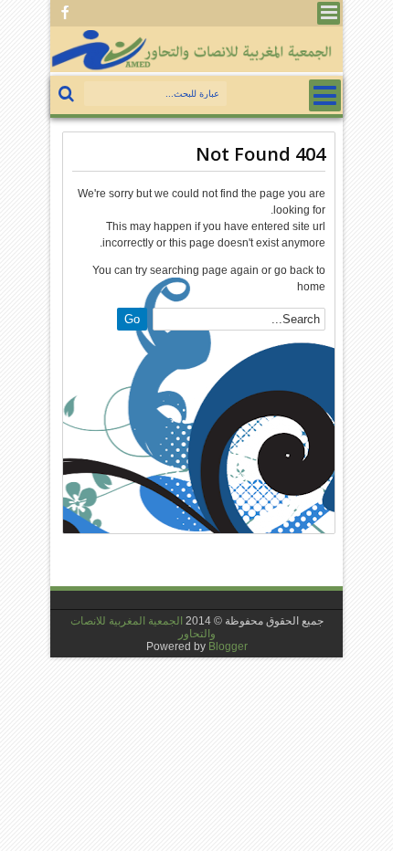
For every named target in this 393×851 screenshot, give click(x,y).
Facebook (65, 13)
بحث (68, 94)
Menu (328, 13)
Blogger (228, 646)
